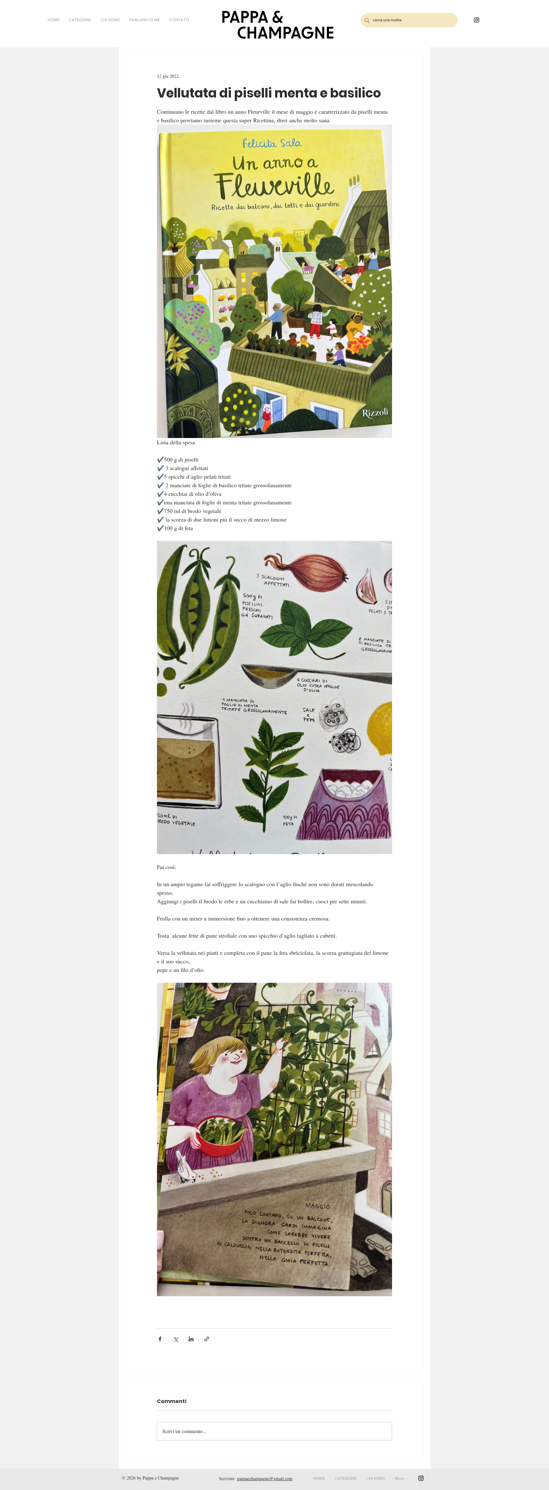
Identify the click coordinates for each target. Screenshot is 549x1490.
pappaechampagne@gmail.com (265, 1478)
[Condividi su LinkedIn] (191, 1339)
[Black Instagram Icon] (476, 20)
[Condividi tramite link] (207, 1339)
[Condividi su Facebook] (160, 1339)
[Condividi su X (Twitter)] (176, 1339)
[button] (80, 20)
